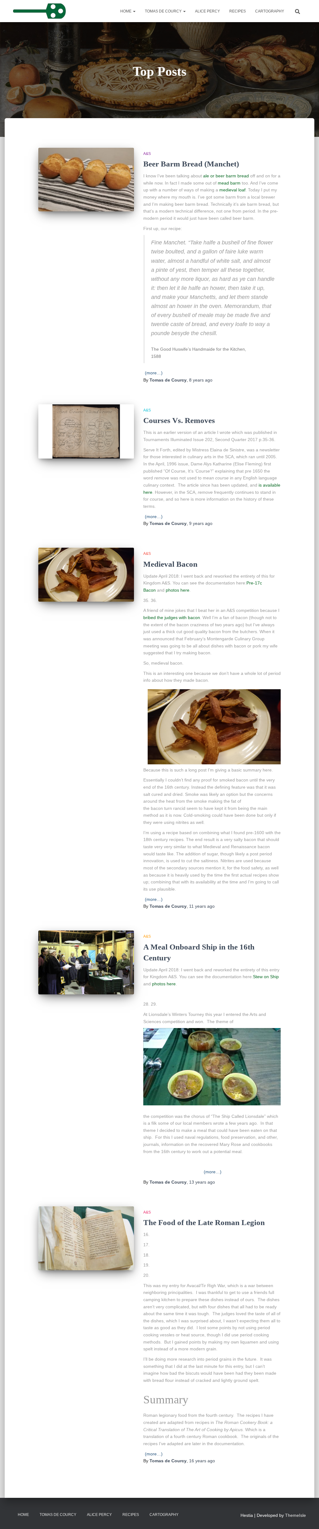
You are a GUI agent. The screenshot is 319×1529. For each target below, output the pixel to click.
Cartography (269, 11)
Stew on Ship (266, 976)
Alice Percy (207, 11)
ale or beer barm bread (226, 175)
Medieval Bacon (170, 564)
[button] (134, 11)
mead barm (229, 182)
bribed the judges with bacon (171, 617)
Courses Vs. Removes (180, 420)
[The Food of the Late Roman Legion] (86, 1238)
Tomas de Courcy (164, 11)
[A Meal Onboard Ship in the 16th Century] (86, 962)
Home (126, 11)
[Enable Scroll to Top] (307, 1516)
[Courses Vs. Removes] (86, 431)
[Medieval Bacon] (86, 575)
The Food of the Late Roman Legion (204, 1222)
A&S (147, 153)
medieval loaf (232, 189)
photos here (176, 590)
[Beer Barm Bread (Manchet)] (86, 180)
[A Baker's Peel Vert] (39, 11)
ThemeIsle (295, 1515)
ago (200, 379)
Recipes (237, 11)
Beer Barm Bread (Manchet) (191, 164)
